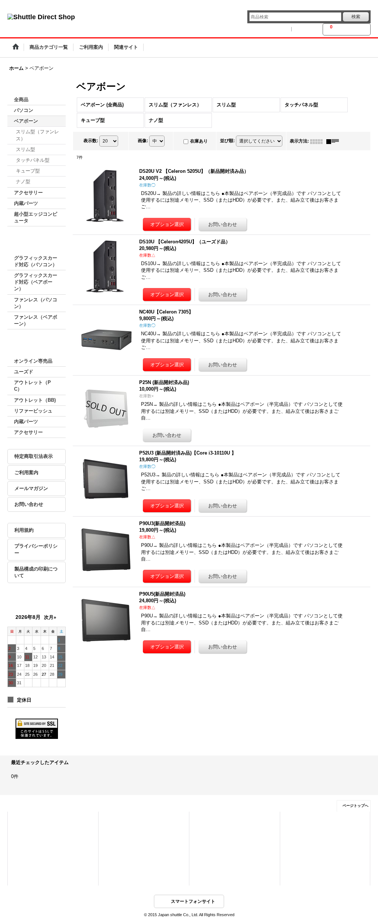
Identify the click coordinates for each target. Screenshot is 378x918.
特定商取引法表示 (33, 456)
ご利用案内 (26, 472)
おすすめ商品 (120, 841)
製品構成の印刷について (36, 572)
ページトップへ (355, 806)
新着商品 (116, 831)
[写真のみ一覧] (318, 141)
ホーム (23, 820)
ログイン (278, 29)
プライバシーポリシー (36, 549)
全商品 (21, 99)
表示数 (90, 140)
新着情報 (207, 820)
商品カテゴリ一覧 (124, 820)
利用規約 (24, 530)
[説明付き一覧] (334, 141)
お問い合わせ (28, 504)
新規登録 (307, 29)
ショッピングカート (35, 841)
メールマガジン (31, 488)
